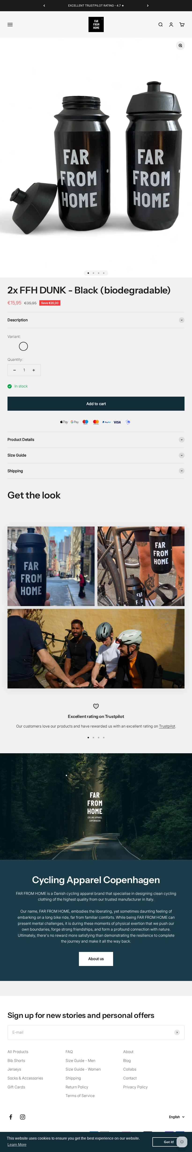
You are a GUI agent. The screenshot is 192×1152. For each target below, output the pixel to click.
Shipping (73, 1078)
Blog (127, 1060)
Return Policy (77, 1087)
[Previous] (44, 5)
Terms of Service (80, 1095)
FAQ (69, 1051)
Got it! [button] (169, 1142)
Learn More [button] (16, 1145)
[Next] (148, 5)
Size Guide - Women (83, 1069)
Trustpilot (167, 726)
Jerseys (14, 1069)
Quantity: (15, 359)
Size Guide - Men (80, 1060)
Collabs (129, 1069)
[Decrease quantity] (14, 370)
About (128, 1051)
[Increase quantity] (34, 370)
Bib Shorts (16, 1060)
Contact (130, 1078)
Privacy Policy (135, 1087)
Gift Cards (16, 1087)
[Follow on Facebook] (10, 1117)
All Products (17, 1051)
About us (96, 958)
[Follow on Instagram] (22, 1117)
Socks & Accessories (25, 1078)
